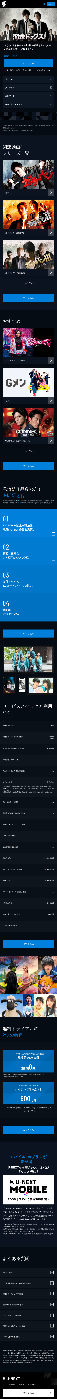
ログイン (51, 4)
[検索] (44, 4)
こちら (47, 70)
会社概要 (12, 1384)
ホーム (5, 1384)
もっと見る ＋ (28, 282)
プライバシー (21, 1384)
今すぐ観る (28, 63)
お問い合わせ (32, 1384)
